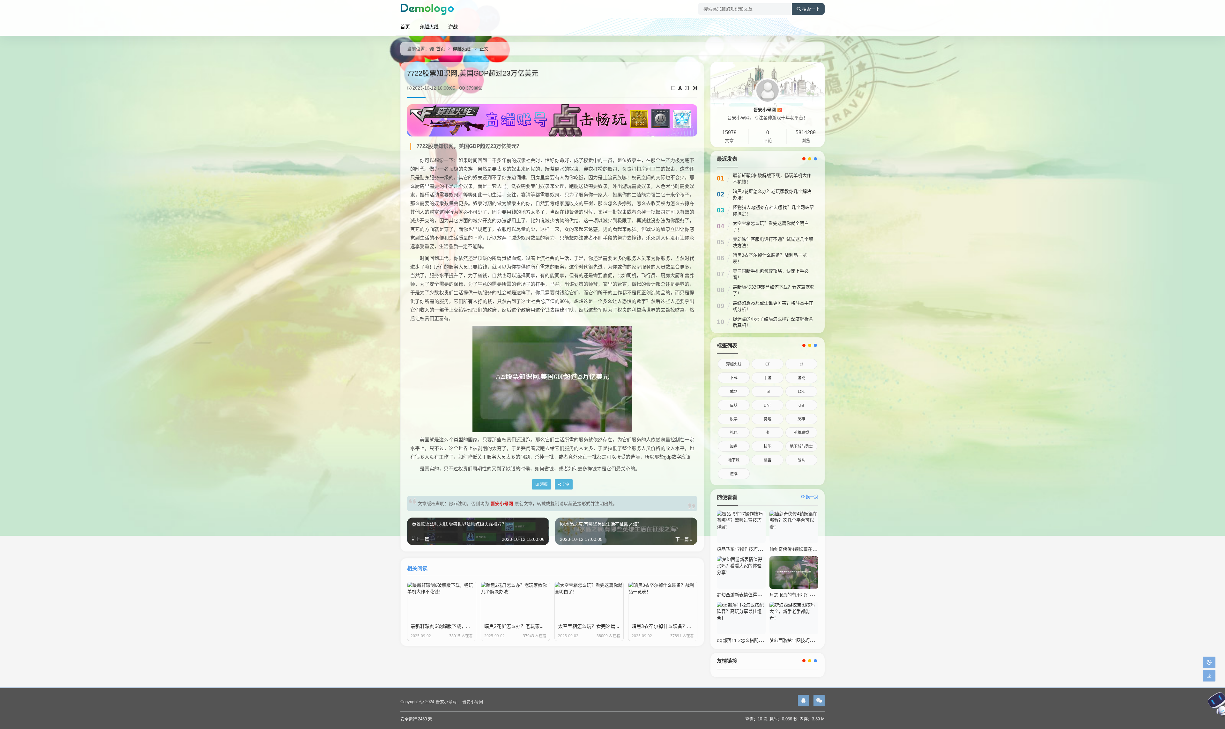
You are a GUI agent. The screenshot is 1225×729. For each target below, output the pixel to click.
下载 (734, 377)
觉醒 (767, 419)
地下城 (733, 460)
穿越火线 (429, 26)
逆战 (453, 26)
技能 (767, 446)
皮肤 (734, 405)
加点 (734, 446)
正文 (483, 49)
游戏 (801, 377)
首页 (405, 26)
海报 (544, 484)
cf (801, 364)
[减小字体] (674, 88)
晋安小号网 (502, 503)
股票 (734, 419)
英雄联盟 (801, 432)
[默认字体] (680, 88)
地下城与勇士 (801, 446)
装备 (767, 460)
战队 (801, 460)
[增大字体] (687, 88)
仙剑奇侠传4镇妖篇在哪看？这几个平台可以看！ (817, 549)
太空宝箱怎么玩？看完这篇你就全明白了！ (771, 226)
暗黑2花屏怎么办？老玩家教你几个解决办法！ (772, 194)
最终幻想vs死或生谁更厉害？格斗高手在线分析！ (773, 306)
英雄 (801, 419)
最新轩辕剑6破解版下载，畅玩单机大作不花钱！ (772, 178)
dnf (801, 405)
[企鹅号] (803, 700)
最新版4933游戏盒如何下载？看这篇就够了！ (773, 290)
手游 (767, 377)
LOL (801, 391)
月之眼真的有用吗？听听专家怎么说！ (807, 595)
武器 (734, 391)
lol (768, 391)
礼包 (734, 432)
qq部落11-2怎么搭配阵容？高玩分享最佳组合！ (764, 640)
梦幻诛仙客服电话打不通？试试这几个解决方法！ (773, 242)
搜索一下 (811, 8)
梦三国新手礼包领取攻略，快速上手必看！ (771, 274)
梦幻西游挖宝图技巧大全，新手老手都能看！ (814, 640)
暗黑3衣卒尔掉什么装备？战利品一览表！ (770, 258)
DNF (767, 405)
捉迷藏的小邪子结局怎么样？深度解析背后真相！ (773, 322)
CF (767, 364)
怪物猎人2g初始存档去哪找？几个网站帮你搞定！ (773, 210)
